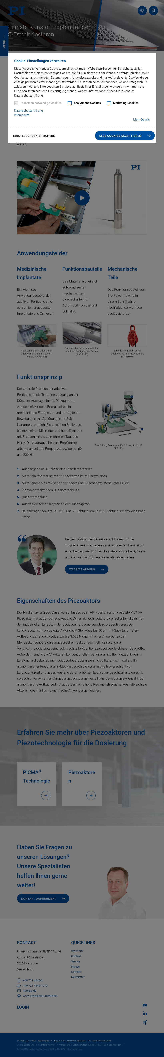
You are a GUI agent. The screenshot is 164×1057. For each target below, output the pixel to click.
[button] (125, 135)
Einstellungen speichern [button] (34, 135)
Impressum (21, 115)
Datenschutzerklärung (28, 110)
